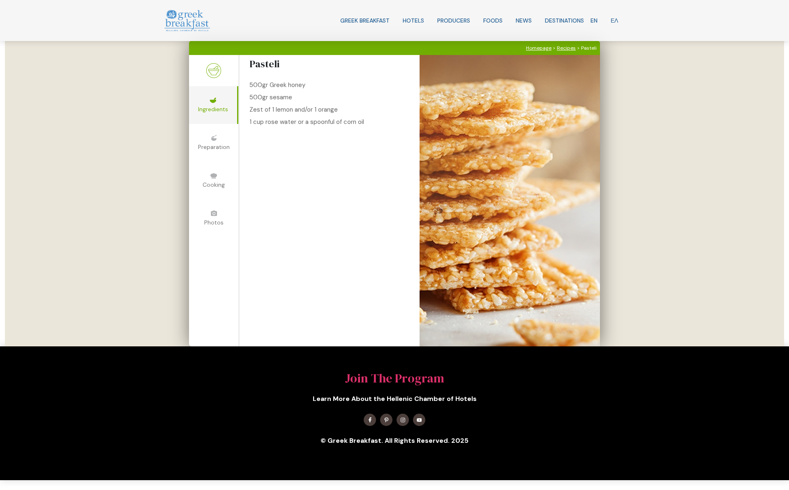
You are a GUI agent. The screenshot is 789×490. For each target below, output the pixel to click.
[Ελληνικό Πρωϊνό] (187, 20)
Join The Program (394, 378)
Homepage (538, 48)
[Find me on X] (386, 420)
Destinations (564, 20)
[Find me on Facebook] (370, 420)
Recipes (566, 48)
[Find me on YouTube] (419, 420)
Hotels (413, 20)
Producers (453, 20)
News (524, 20)
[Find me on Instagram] (403, 420)
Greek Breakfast (365, 20)
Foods (493, 20)
